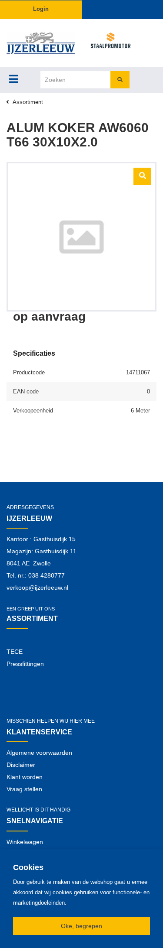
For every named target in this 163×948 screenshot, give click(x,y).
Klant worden (25, 776)
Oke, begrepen (81, 925)
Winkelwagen (25, 841)
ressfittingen (27, 663)
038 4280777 (46, 575)
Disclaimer (21, 764)
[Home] (41, 43)
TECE (15, 651)
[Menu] (14, 78)
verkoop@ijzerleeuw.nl (37, 587)
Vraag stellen (24, 789)
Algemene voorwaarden (39, 752)
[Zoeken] (120, 79)
